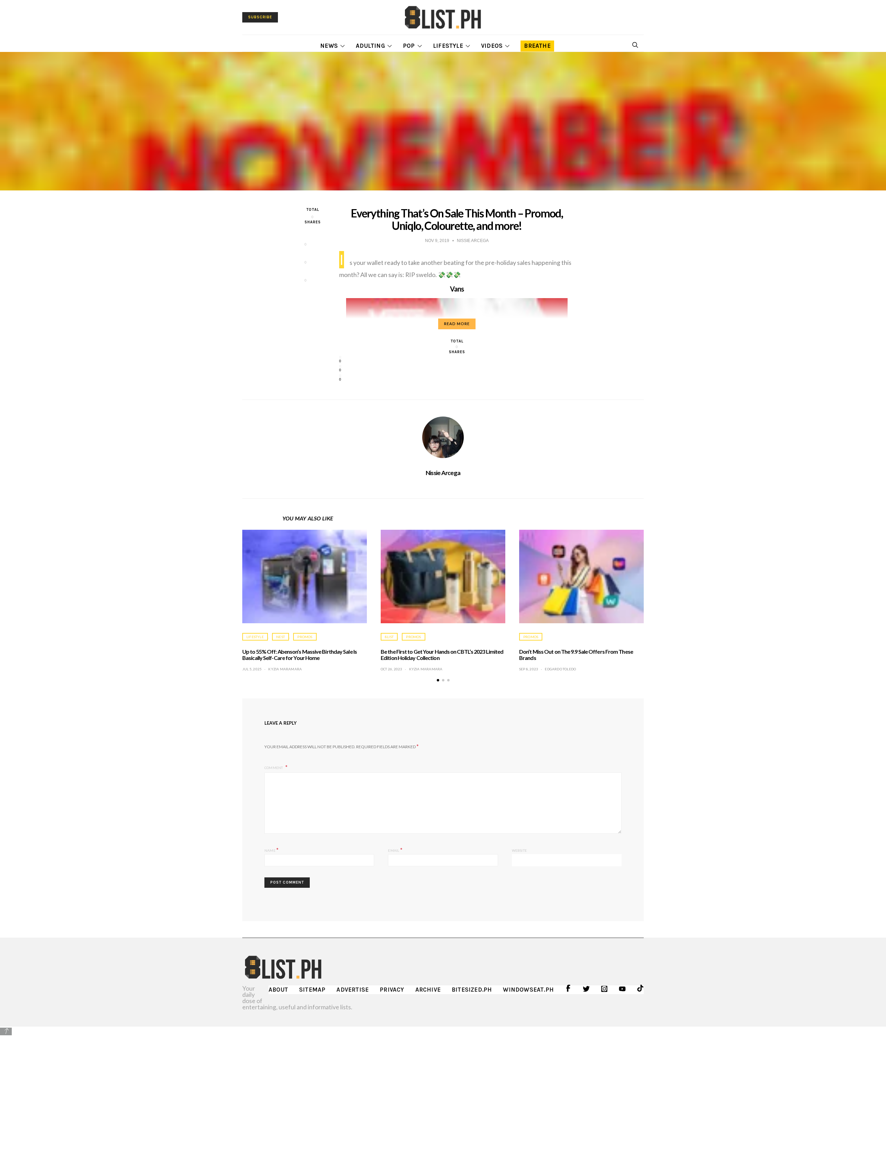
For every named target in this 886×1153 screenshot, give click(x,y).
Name (271, 849)
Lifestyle (448, 45)
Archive (428, 989)
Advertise (352, 989)
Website (519, 850)
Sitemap (312, 989)
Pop (409, 45)
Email (395, 849)
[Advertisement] (443, 1084)
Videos (492, 45)
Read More (457, 323)
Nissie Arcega (443, 472)
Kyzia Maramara (285, 669)
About (278, 989)
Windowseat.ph (528, 989)
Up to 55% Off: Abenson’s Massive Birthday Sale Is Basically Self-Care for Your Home (299, 654)
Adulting (370, 45)
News (329, 45)
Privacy (392, 989)
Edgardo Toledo (560, 669)
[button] (438, 680)
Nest (280, 637)
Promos (304, 637)
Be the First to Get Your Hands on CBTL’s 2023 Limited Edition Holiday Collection (442, 654)
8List (389, 637)
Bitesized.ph (472, 989)
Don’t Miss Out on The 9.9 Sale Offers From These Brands (576, 654)
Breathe (537, 45)
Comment (274, 768)
